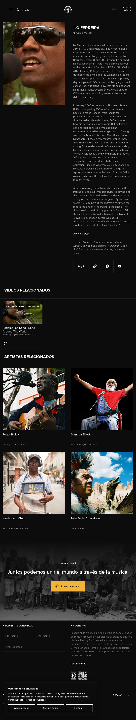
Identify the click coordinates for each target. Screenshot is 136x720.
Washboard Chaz (14, 518)
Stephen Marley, (18, 335)
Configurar (79, 708)
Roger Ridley (11, 434)
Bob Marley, (7, 335)
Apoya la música (70, 586)
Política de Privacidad (35, 700)
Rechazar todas (50, 708)
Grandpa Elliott (80, 434)
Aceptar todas (21, 708)
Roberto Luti (29, 335)
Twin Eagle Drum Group (86, 518)
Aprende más (78, 663)
